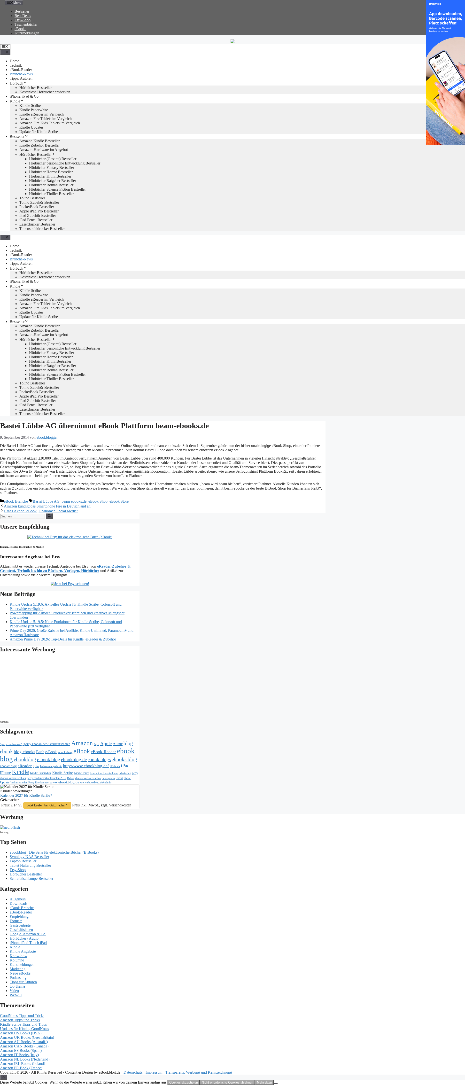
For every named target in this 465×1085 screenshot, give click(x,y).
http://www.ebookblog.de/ (86, 765)
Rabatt (70, 778)
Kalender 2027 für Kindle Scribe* (26, 795)
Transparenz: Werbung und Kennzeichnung (198, 1072)
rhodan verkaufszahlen (88, 778)
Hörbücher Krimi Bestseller (50, 176)
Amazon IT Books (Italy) (19, 1055)
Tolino (127, 778)
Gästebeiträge (20, 925)
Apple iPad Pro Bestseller (39, 211)
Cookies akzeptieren (183, 1082)
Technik (16, 65)
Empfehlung (19, 916)
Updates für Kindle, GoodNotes (24, 1029)
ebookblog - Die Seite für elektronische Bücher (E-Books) (54, 852)
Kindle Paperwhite (33, 110)
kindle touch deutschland (104, 773)
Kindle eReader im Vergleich (41, 114)
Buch (40, 752)
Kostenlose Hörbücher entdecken (44, 92)
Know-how (18, 956)
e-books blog (65, 752)
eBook (81, 751)
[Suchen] (49, 516)
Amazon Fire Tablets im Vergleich (45, 119)
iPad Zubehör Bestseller (37, 215)
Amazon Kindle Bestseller (39, 141)
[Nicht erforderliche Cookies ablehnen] (276, 1083)
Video (14, 991)
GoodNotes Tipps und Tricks (22, 1016)
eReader (25, 766)
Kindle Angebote (23, 951)
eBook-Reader (21, 70)
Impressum (154, 1072)
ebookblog (25, 759)
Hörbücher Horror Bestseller (51, 172)
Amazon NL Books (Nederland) (24, 1059)
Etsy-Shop (23, 20)
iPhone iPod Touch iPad (28, 943)
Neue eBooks (20, 973)
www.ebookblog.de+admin (95, 782)
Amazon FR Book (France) (21, 1068)
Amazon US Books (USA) (20, 1033)
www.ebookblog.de (64, 782)
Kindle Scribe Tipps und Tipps (23, 1024)
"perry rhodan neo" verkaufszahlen (46, 744)
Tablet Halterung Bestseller (30, 865)
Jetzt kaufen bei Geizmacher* (47, 805)
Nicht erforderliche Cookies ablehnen (227, 1082)
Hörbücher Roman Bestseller (51, 185)
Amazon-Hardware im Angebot (43, 150)
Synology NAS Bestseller (29, 857)
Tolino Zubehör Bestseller (39, 202)
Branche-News (21, 74)
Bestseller (22, 11)
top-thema (17, 986)
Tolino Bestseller (32, 198)
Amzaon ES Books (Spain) (21, 1050)
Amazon (82, 743)
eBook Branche (16, 501)
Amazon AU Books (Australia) (24, 1042)
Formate (16, 921)
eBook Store (119, 501)
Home (14, 61)
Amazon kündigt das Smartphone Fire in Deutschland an (47, 506)
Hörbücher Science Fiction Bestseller (57, 189)
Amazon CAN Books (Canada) (24, 1046)
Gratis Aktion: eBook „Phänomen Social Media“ (41, 511)
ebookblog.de (74, 759)
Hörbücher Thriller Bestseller (51, 194)
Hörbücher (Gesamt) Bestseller (52, 159)
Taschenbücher (26, 24)
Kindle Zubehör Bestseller (39, 145)
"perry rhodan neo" (11, 744)
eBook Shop (98, 501)
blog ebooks (24, 751)
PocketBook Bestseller (36, 207)
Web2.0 (16, 995)
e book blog (48, 759)
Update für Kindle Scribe (38, 132)
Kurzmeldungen (27, 33)
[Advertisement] (41, 688)
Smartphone (108, 778)
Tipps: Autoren (21, 78)
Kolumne (17, 960)
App (96, 744)
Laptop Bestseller (23, 861)
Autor (118, 744)
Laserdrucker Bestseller (37, 224)
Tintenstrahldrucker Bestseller (42, 228)
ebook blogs (99, 759)
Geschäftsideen (21, 930)
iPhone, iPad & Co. (24, 96)
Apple (106, 743)
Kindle (15, 101)
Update (4, 782)
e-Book (51, 752)
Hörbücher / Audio (24, 938)
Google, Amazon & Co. (28, 934)
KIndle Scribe (30, 105)
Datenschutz (133, 1072)
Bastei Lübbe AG (46, 501)
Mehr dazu (264, 1082)
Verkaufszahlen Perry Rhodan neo (29, 782)
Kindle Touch (81, 773)
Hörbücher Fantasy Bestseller (51, 167)
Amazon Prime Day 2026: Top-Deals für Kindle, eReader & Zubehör (63, 639)
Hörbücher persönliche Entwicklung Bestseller (64, 163)
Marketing (125, 773)
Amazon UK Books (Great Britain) (27, 1037)
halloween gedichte (51, 766)
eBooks (20, 29)
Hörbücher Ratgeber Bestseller (52, 181)
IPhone (5, 772)
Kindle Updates (31, 127)
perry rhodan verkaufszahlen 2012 (46, 778)
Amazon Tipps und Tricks (20, 1020)
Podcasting (18, 978)
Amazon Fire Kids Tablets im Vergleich (49, 123)
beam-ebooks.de (74, 501)
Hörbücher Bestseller (35, 88)
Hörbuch (16, 83)
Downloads (18, 903)
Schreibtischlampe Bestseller (31, 878)
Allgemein (18, 899)
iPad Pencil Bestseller (35, 220)
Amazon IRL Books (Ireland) (22, 1064)
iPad (125, 765)
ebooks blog (124, 759)
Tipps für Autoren (23, 982)
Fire (37, 766)
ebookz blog (8, 766)
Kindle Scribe (62, 773)
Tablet (119, 778)
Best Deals (23, 16)
